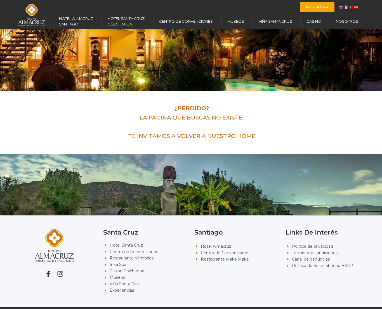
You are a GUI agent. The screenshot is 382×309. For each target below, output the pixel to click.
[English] (341, 7)
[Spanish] (356, 7)
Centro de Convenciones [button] (186, 21)
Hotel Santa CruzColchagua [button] (126, 21)
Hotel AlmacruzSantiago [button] (76, 21)
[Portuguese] (351, 7)
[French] (346, 7)
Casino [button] (313, 21)
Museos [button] (235, 21)
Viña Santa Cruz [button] (275, 21)
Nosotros (347, 21)
